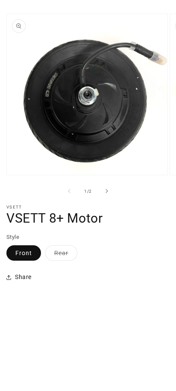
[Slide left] (69, 191)
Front (23, 253)
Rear (65, 255)
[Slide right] (106, 191)
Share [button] (23, 276)
